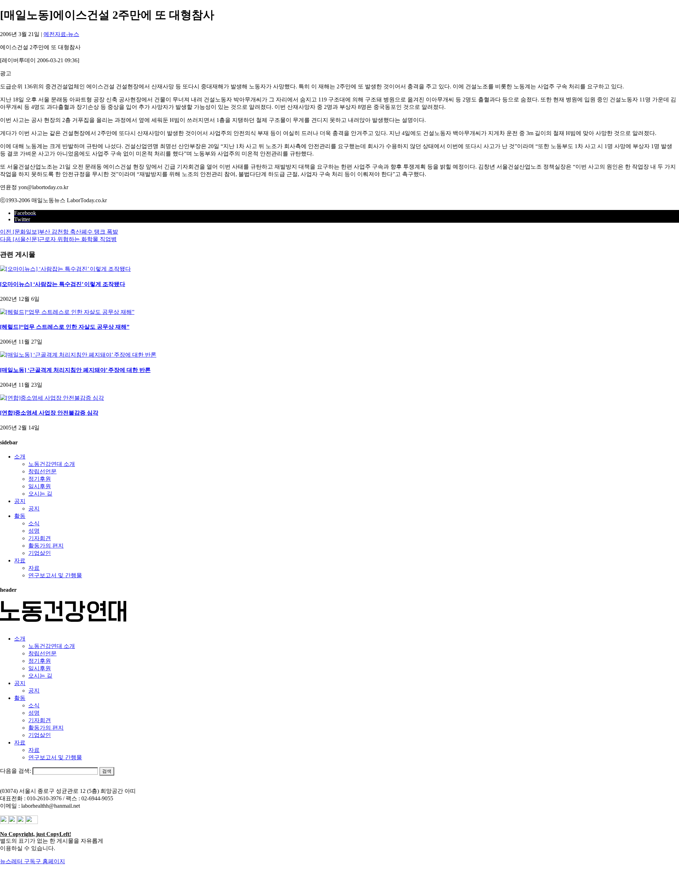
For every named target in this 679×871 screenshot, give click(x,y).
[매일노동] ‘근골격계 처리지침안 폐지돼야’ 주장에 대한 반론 (75, 370)
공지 (19, 501)
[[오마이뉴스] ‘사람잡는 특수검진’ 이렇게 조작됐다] (65, 269)
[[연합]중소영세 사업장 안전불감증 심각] (52, 398)
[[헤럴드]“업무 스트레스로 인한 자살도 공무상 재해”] (67, 312)
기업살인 (39, 553)
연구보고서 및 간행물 (55, 575)
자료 (19, 560)
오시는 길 (40, 494)
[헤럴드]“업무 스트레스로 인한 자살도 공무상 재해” (64, 327)
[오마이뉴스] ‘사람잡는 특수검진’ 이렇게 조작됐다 (62, 284)
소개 (19, 457)
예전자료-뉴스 (61, 34)
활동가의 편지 (46, 546)
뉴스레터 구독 (17, 861)
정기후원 (39, 479)
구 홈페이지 (50, 861)
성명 (34, 531)
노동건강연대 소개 (51, 464)
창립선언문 (42, 471)
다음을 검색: (15, 771)
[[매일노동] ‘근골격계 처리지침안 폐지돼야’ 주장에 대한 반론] (78, 355)
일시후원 (39, 486)
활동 (19, 516)
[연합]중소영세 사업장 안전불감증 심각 (49, 413)
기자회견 (39, 538)
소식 (34, 523)
